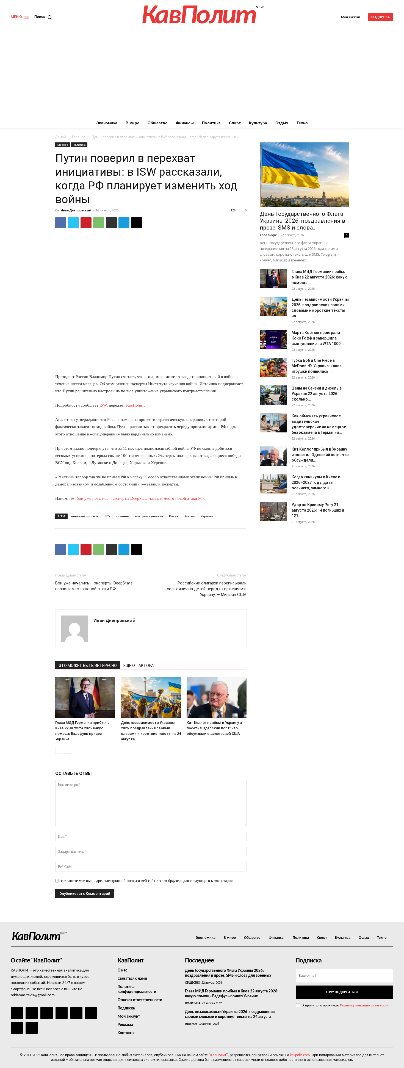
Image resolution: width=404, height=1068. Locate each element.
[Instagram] (32, 1013)
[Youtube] (32, 1028)
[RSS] (62, 1013)
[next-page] (67, 750)
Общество (192, 982)
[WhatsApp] (98, 222)
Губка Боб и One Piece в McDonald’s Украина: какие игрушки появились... (317, 366)
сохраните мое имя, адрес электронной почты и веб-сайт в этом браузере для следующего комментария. (147, 881)
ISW (103, 405)
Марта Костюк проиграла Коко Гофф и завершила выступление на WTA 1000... (318, 338)
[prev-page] (58, 750)
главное (122, 516)
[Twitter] (73, 222)
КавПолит (135, 405)
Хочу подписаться (342, 992)
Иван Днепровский (75, 210)
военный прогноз (84, 516)
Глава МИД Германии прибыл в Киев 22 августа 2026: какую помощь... (320, 277)
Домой (60, 136)
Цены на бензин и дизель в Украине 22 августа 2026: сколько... (317, 393)
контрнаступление (149, 516)
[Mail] (46, 1013)
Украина (207, 516)
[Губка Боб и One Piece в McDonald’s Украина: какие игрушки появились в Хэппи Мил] (273, 367)
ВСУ (107, 516)
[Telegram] (123, 222)
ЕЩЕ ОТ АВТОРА (138, 665)
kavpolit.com (300, 1055)
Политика (79, 145)
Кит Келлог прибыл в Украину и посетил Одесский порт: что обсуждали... (320, 454)
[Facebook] (60, 222)
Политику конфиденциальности (364, 1005)
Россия (189, 516)
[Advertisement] (202, 75)
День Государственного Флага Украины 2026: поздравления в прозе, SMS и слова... (302, 221)
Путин (173, 516)
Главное (78, 136)
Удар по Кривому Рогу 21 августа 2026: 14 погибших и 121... (318, 510)
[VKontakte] (17, 1028)
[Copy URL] (136, 222)
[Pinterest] (86, 222)
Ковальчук (268, 235)
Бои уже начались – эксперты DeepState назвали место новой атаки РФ (94, 586)
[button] (44, 17)
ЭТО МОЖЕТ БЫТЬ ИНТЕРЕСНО (88, 665)
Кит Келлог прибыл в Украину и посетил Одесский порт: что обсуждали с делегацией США (214, 728)
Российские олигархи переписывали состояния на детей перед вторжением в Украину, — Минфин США (207, 589)
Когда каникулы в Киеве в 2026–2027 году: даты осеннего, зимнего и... (316, 482)
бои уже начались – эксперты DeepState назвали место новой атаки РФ (140, 498)
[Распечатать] (111, 222)
